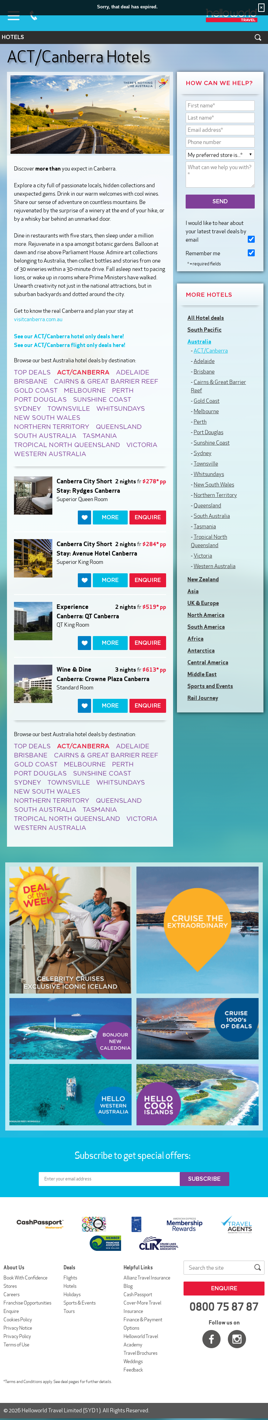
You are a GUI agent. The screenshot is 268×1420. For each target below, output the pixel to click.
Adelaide (132, 373)
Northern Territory (51, 427)
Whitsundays (120, 409)
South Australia (45, 436)
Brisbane (30, 382)
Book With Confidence (25, 1278)
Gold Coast (36, 391)
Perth (123, 391)
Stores (10, 1286)
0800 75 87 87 (33, 15)
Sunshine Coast (102, 400)
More (110, 517)
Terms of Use (16, 1345)
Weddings (133, 1361)
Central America (207, 662)
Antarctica (201, 650)
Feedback (133, 1370)
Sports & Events (80, 1303)
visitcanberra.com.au (38, 319)
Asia (193, 591)
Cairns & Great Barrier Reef (106, 382)
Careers (11, 1294)
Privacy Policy (17, 1336)
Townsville (68, 409)
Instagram (237, 1339)
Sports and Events (210, 685)
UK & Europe (203, 602)
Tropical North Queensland (67, 445)
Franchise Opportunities (27, 1303)
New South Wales (47, 418)
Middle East (202, 674)
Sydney (27, 409)
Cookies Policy (17, 1319)
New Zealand (203, 579)
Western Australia (50, 454)
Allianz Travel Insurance (147, 1278)
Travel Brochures (140, 1353)
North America (205, 614)
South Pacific (204, 329)
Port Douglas (40, 400)
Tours (69, 1311)
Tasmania (100, 436)
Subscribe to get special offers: (133, 1155)
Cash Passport (138, 1294)
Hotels (70, 1286)
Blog (128, 1286)
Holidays (72, 1294)
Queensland (119, 427)
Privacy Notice (17, 1328)
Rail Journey (202, 697)
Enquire (11, 1311)
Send (220, 201)
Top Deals (32, 373)
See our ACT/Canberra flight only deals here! (69, 344)
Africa (195, 638)
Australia (199, 341)
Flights (70, 1278)
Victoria (141, 445)
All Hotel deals (205, 317)
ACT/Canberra (211, 350)
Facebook (211, 1339)
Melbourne (85, 391)
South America (206, 626)
